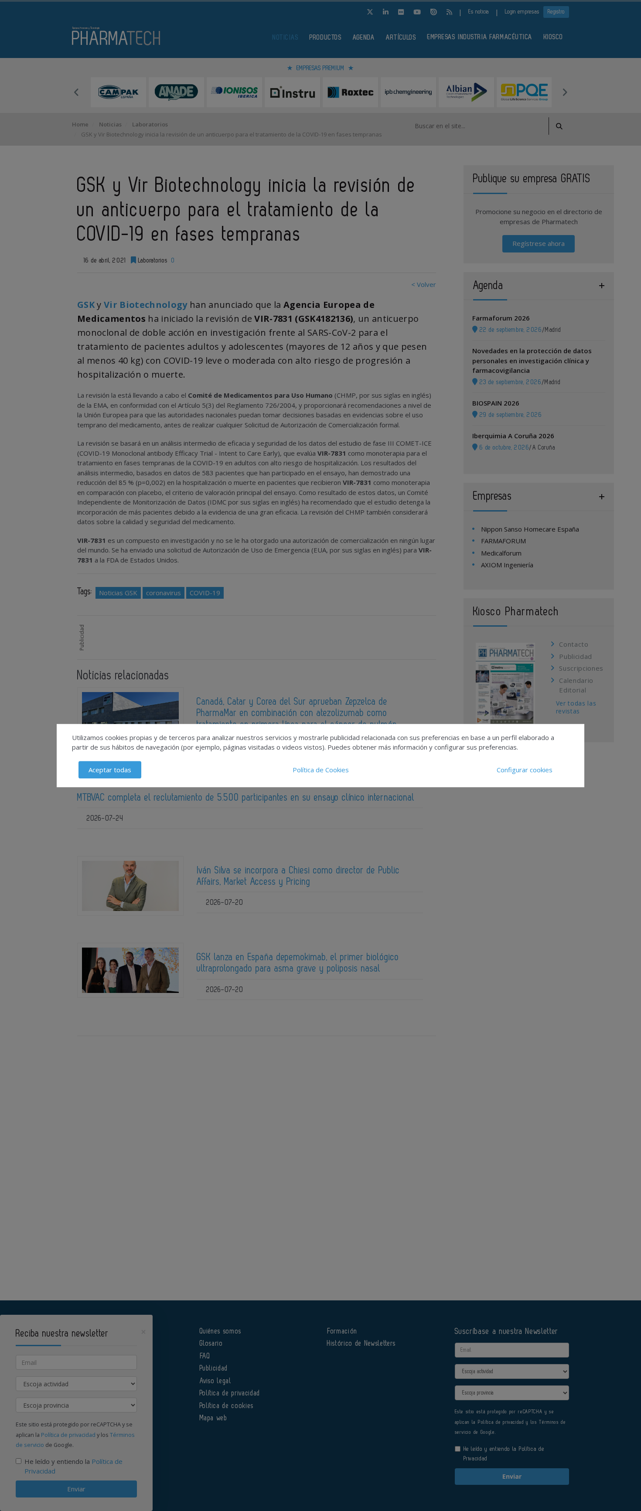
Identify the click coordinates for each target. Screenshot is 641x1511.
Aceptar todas (110, 769)
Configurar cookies (524, 769)
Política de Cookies (321, 769)
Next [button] (564, 92)
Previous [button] (76, 92)
